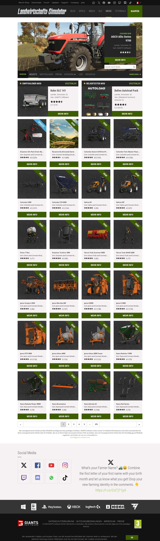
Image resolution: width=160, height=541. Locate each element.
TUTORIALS (120, 11)
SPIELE (82, 11)
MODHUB (23, 74)
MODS (109, 11)
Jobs (83, 2)
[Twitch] (120, 2)
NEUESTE (33, 74)
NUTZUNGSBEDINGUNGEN (89, 521)
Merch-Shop (24, 2)
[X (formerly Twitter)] (99, 2)
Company (74, 2)
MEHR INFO (120, 60)
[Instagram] (114, 2)
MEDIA (92, 11)
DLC (100, 11)
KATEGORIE (69, 74)
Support (64, 2)
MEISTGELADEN (46, 74)
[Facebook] (104, 2)
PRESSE (120, 521)
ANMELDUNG (134, 74)
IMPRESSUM (109, 521)
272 (96, 424)
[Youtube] (109, 2)
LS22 (81, 74)
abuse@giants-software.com (80, 437)
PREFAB (58, 74)
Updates (55, 2)
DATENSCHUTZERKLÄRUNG (61, 521)
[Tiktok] (130, 2)
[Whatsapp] (93, 2)
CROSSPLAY (90, 74)
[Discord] (125, 2)
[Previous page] (139, 424)
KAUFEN (135, 11)
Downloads (36, 2)
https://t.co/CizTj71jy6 (110, 490)
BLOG (72, 11)
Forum (46, 2)
